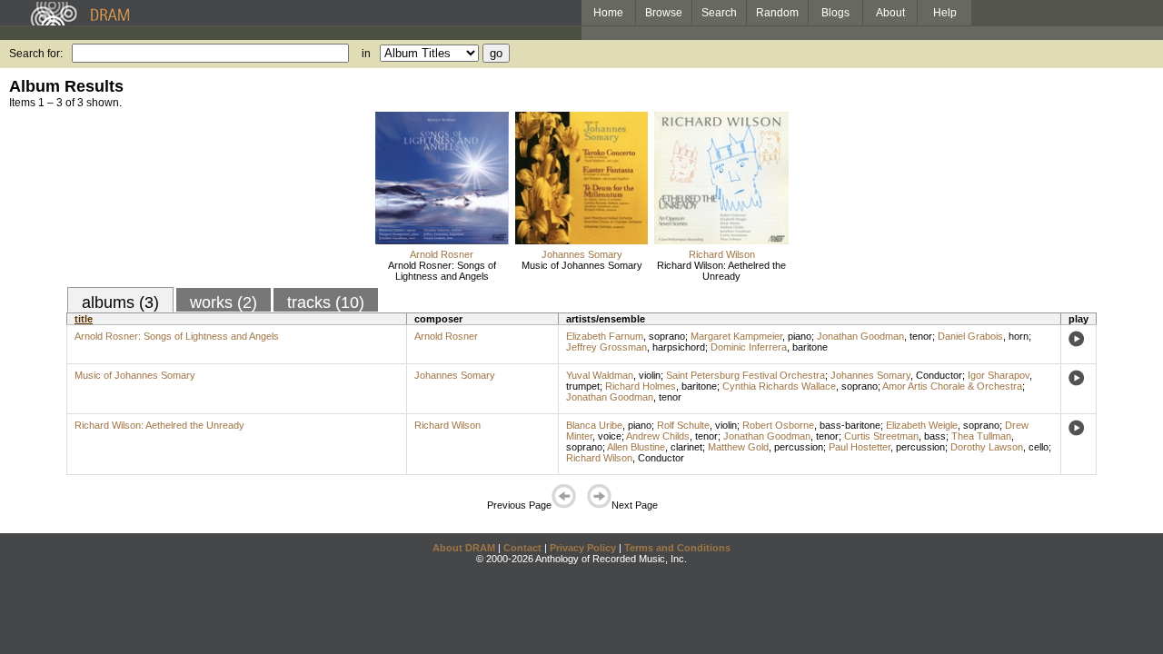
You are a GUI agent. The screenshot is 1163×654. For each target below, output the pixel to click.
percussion (798, 446)
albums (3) (120, 302)
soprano (667, 336)
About (890, 12)
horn (1019, 336)
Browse (663, 12)
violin (650, 375)
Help (945, 12)
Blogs (835, 12)
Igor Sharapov (998, 375)
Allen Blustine (636, 446)
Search (719, 12)
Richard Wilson (722, 254)
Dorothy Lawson (986, 446)
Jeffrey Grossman (606, 347)
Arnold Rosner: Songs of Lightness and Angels (442, 271)
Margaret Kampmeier (736, 336)
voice (609, 436)
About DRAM (463, 547)
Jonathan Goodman (860, 336)
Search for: (36, 53)
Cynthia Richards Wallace (779, 386)
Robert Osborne (778, 425)
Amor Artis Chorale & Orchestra (952, 386)
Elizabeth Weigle (922, 425)
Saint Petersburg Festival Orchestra (745, 375)
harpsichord (678, 347)
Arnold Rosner (441, 254)
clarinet (686, 446)
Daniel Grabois (970, 336)
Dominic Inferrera (749, 347)
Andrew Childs (658, 436)
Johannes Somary (582, 254)
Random (777, 12)
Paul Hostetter (859, 446)
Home (608, 12)
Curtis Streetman (881, 436)
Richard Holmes (640, 386)
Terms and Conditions (677, 547)
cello (1039, 446)
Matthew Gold (738, 446)
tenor (921, 336)
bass (935, 436)
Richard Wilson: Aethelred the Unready (721, 271)
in (366, 53)
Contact (522, 547)
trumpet (583, 386)
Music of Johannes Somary (582, 265)
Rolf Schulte (683, 425)
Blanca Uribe (594, 425)
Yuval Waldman (599, 375)
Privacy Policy (583, 547)
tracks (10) (325, 302)
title (84, 318)
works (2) (223, 302)
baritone (810, 347)
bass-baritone (850, 425)
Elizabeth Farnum (604, 336)
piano (799, 336)
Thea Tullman (981, 436)
